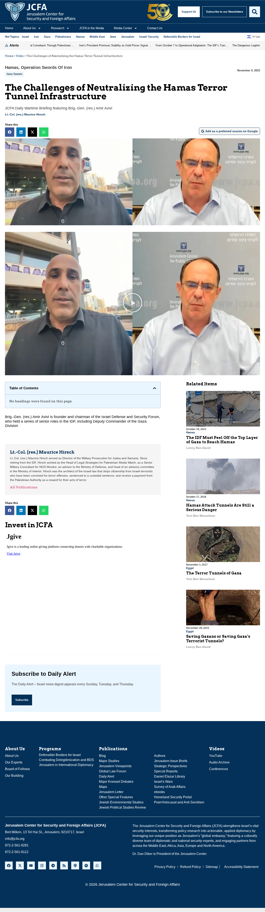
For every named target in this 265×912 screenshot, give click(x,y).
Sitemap (212, 867)
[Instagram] (42, 865)
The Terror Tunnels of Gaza (214, 573)
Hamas (11, 67)
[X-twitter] (20, 865)
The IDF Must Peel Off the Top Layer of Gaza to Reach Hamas (222, 439)
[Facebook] (9, 865)
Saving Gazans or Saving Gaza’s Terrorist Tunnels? (218, 638)
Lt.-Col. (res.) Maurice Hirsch (25, 114)
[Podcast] (75, 865)
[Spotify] (86, 865)
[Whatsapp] (97, 865)
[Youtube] (31, 865)
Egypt (190, 568)
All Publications (23, 487)
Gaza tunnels (14, 74)
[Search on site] (254, 11)
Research (57, 28)
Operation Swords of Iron (46, 67)
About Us (29, 28)
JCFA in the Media (91, 28)
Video (20, 56)
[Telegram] (53, 865)
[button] (9, 132)
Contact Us (155, 28)
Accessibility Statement (241, 867)
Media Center (123, 28)
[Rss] (64, 865)
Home (9, 28)
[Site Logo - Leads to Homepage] (40, 12)
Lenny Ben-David (198, 447)
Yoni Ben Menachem (200, 515)
